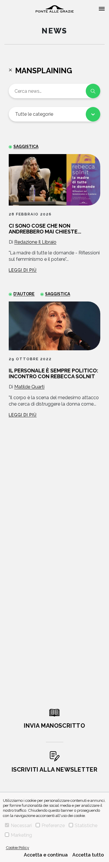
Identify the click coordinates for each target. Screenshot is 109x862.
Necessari (21, 825)
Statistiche (86, 825)
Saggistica (25, 146)
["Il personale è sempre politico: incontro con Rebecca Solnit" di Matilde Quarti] (54, 325)
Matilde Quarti (29, 387)
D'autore (24, 294)
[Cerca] (93, 91)
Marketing (21, 835)
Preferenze (53, 825)
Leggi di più (23, 270)
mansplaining (43, 70)
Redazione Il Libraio (35, 242)
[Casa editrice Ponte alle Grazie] (54, 9)
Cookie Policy (17, 847)
